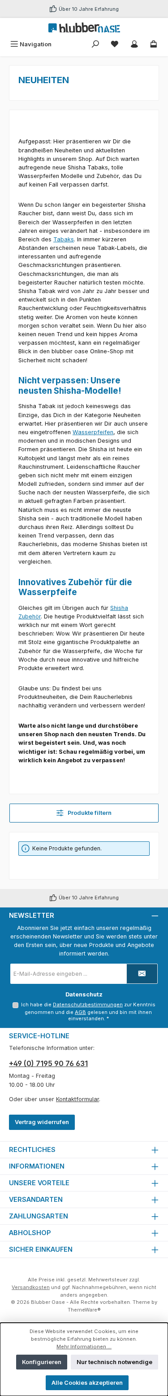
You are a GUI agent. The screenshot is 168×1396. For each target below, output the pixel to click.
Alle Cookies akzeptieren (87, 1382)
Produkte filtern (89, 812)
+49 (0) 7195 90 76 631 (48, 1063)
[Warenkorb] (154, 44)
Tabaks (63, 239)
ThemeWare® (84, 1310)
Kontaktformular (77, 1099)
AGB (80, 1012)
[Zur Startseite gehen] (84, 27)
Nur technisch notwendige (114, 1362)
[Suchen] (95, 44)
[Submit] (142, 974)
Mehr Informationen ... (84, 1346)
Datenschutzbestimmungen (88, 1004)
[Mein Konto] (134, 44)
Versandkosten (31, 1287)
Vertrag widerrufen (42, 1122)
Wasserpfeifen (93, 432)
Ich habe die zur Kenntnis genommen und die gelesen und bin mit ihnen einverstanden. (88, 1011)
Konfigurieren (41, 1362)
